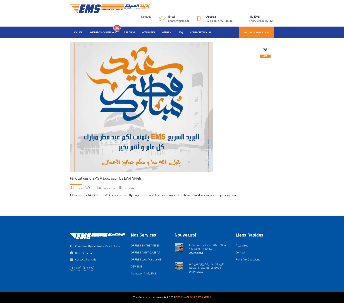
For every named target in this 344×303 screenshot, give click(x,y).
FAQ (181, 32)
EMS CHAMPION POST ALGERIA (193, 297)
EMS (80, 188)
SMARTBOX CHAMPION (102, 32)
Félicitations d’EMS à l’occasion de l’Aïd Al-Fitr (106, 178)
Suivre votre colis (256, 32)
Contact (240, 252)
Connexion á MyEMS (261, 21)
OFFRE (166, 32)
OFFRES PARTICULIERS (145, 252)
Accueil (77, 32)
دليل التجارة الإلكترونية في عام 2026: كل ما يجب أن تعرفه (206, 265)
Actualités (148, 32)
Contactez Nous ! (200, 32)
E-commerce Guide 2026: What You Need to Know (208, 246)
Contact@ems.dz (178, 21)
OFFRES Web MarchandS (146, 259)
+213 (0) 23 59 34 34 (219, 21)
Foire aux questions (248, 259)
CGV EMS (136, 266)
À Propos (129, 32)
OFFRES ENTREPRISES (145, 245)
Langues (146, 16)
